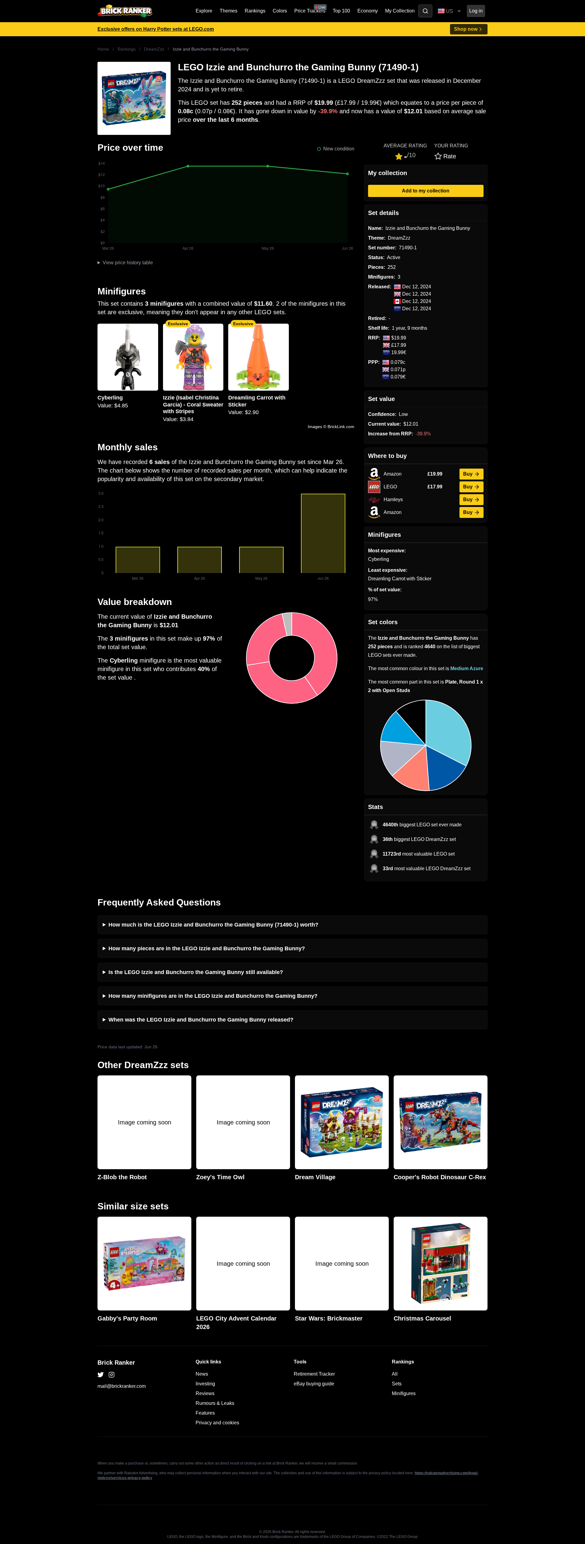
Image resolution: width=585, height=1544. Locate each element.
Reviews (205, 1393)
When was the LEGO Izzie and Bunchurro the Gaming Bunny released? (200, 1020)
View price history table (128, 262)
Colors (280, 10)
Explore (204, 10)
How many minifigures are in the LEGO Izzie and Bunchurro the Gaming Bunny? (212, 996)
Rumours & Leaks (215, 1403)
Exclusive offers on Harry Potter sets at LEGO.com (156, 29)
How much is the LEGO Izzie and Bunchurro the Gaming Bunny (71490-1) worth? (213, 925)
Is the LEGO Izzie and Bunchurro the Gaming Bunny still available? (195, 972)
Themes (228, 10)
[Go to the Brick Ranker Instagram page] (111, 1375)
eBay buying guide (314, 1383)
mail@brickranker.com (122, 1386)
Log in (476, 10)
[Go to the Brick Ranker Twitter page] (101, 1375)
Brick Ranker (116, 1362)
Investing (205, 1383)
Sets (397, 1383)
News (202, 1374)
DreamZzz (154, 49)
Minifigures (404, 1393)
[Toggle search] (425, 11)
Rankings (255, 10)
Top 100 (341, 10)
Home (103, 49)
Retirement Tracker (314, 1374)
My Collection (400, 10)
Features (205, 1413)
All (395, 1374)
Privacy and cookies (217, 1422)
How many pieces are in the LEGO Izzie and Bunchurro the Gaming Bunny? (206, 948)
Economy (367, 10)
